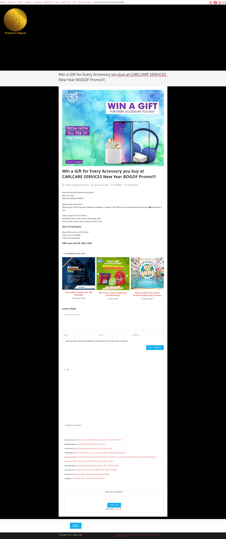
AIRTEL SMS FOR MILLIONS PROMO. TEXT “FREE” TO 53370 (92, 461)
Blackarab (68, 457)
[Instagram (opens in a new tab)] (220, 2)
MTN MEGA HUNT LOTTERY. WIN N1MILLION (89, 478)
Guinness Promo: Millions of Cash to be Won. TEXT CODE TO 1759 (98, 440)
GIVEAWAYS (11, 2)
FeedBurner (119, 509)
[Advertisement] (113, 53)
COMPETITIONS (48, 2)
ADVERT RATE (153, 535)
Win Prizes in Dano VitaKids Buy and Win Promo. (113, 294)
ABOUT (123, 535)
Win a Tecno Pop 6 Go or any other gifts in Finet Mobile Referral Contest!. (100, 453)
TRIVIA (57, 2)
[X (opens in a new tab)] (210, 2)
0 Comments (132, 185)
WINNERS (28, 2)
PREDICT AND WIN (84, 2)
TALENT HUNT (66, 2)
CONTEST (20, 2)
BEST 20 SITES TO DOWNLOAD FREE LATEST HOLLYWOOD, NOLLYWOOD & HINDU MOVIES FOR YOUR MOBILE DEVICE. (115, 457)
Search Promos (75, 525)
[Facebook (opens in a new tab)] (215, 2)
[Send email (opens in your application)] (224, 2)
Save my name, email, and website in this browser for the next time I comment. (97, 341)
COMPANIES (143, 535)
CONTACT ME (132, 535)
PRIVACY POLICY (120, 536)
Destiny (67, 461)
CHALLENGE (37, 2)
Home (117, 535)
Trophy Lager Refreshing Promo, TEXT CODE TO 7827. (94, 448)
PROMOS (3, 2)
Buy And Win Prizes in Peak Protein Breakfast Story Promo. (147, 294)
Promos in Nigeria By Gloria (77, 185)
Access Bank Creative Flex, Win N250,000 (78, 293)
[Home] (114, 76)
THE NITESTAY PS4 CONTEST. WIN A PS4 (91, 444)
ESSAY (74, 2)
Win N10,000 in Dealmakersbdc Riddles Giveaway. (93, 474)
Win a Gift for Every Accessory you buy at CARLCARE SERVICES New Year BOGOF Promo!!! (156, 76)
